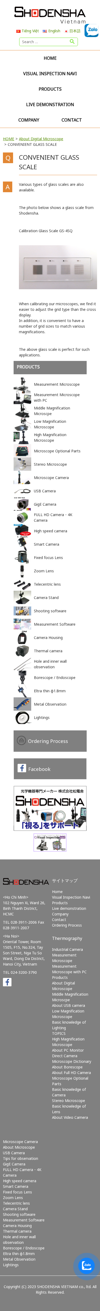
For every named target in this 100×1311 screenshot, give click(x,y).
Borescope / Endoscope (24, 1247)
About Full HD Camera (71, 1072)
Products (50, 89)
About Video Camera (70, 1117)
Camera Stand (15, 1208)
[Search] (72, 42)
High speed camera (19, 1180)
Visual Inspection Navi (50, 74)
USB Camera (14, 1152)
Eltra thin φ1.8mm (19, 1253)
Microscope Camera (20, 1141)
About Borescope (67, 1066)
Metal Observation (19, 1259)
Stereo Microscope (68, 1100)
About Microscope (19, 1147)
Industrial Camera (67, 949)
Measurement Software (24, 1219)
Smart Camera (15, 1186)
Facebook (39, 769)
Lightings (11, 1264)
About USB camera (68, 1005)
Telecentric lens (16, 1203)
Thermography (67, 938)
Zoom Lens (13, 1197)
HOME (8, 138)
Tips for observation (20, 1158)
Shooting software (19, 1214)
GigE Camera (14, 1164)
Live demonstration (50, 104)
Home (50, 58)
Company (28, 120)
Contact (72, 120)
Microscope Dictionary (71, 1061)
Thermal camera (17, 1231)
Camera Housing (17, 1225)
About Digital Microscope (41, 138)
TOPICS (59, 1033)
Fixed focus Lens (17, 1192)
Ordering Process (48, 741)
